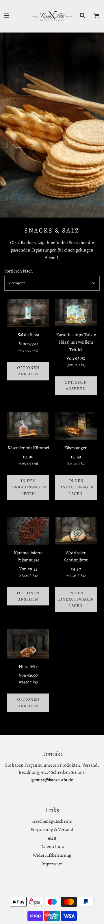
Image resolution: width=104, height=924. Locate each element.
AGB (52, 838)
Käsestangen (76, 448)
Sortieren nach (18, 271)
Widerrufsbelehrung (52, 855)
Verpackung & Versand (52, 829)
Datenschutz (52, 846)
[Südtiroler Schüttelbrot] (76, 531)
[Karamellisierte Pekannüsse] (28, 531)
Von (28, 346)
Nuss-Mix (28, 667)
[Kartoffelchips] (76, 313)
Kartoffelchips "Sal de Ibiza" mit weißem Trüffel (76, 342)
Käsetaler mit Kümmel (28, 448)
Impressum (52, 864)
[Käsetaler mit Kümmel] (28, 426)
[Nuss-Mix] (28, 644)
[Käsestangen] (76, 426)
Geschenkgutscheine (52, 821)
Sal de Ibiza (28, 335)
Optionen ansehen (28, 371)
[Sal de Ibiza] (28, 313)
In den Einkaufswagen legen (28, 487)
